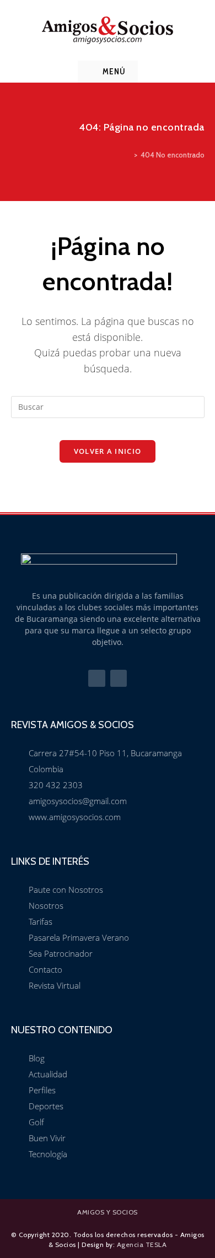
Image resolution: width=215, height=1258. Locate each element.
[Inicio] (128, 154)
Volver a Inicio (108, 451)
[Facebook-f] (96, 678)
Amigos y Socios (107, 1212)
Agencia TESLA (142, 1244)
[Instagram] (118, 678)
